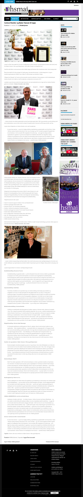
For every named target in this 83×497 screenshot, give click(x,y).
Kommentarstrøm (35, 482)
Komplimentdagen (35, 470)
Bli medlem (33, 452)
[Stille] (74, 135)
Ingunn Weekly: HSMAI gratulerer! (12, 441)
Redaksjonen (24, 25)
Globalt (56, 19)
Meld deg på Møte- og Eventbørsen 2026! (66, 87)
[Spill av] (63, 135)
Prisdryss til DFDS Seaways (52, 441)
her (70, 119)
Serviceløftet (36, 19)
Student (32, 464)
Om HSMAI (47, 19)
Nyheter (15, 19)
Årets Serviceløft (31, 437)
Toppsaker (20, 437)
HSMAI (11, 437)
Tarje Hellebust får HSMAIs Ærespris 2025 (68, 34)
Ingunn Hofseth (55, 464)
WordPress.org (34, 485)
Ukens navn (33, 458)
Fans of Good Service (36, 467)
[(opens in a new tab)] (64, 30)
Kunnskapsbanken (35, 461)
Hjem (7, 19)
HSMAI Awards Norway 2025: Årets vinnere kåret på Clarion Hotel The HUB (68, 48)
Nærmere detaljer (45, 493)
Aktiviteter (24, 19)
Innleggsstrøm (34, 479)
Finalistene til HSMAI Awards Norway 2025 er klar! (29, 1)
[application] (69, 131)
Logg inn (32, 477)
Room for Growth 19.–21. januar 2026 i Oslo (69, 101)
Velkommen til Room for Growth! (69, 75)
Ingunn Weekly (34, 455)
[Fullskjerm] (76, 135)
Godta (54, 493)
